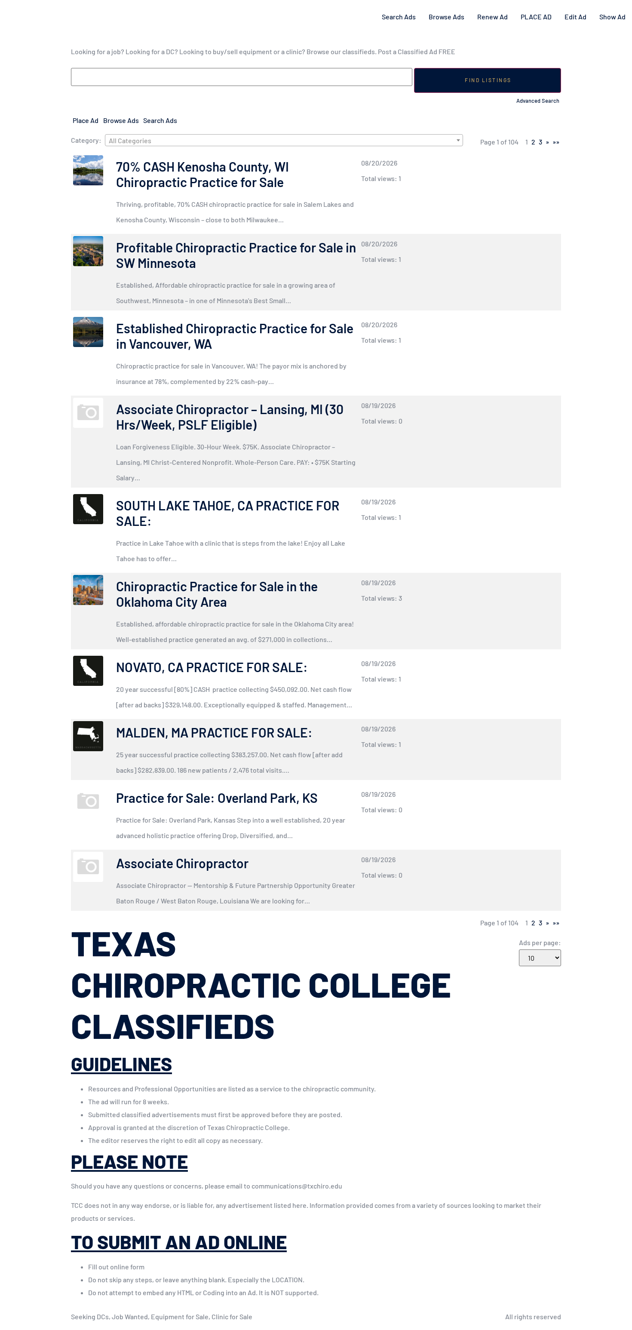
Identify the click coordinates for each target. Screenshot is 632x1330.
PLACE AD (536, 16)
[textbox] (284, 141)
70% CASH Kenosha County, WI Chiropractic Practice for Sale (202, 174)
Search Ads (399, 16)
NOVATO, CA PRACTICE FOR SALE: (213, 667)
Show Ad (612, 16)
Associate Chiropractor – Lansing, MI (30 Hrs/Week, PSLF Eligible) (230, 416)
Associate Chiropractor (182, 863)
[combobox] (284, 140)
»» (555, 142)
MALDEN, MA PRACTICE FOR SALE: (214, 732)
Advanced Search (537, 100)
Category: (86, 140)
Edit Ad (575, 16)
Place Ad (85, 120)
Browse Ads (446, 16)
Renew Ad (492, 16)
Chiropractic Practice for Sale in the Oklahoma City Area (217, 593)
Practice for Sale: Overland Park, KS (217, 797)
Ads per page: (540, 942)
